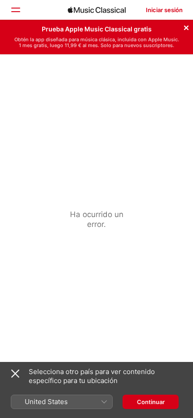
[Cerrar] (186, 26)
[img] (97, 10)
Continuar (151, 401)
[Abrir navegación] (15, 10)
